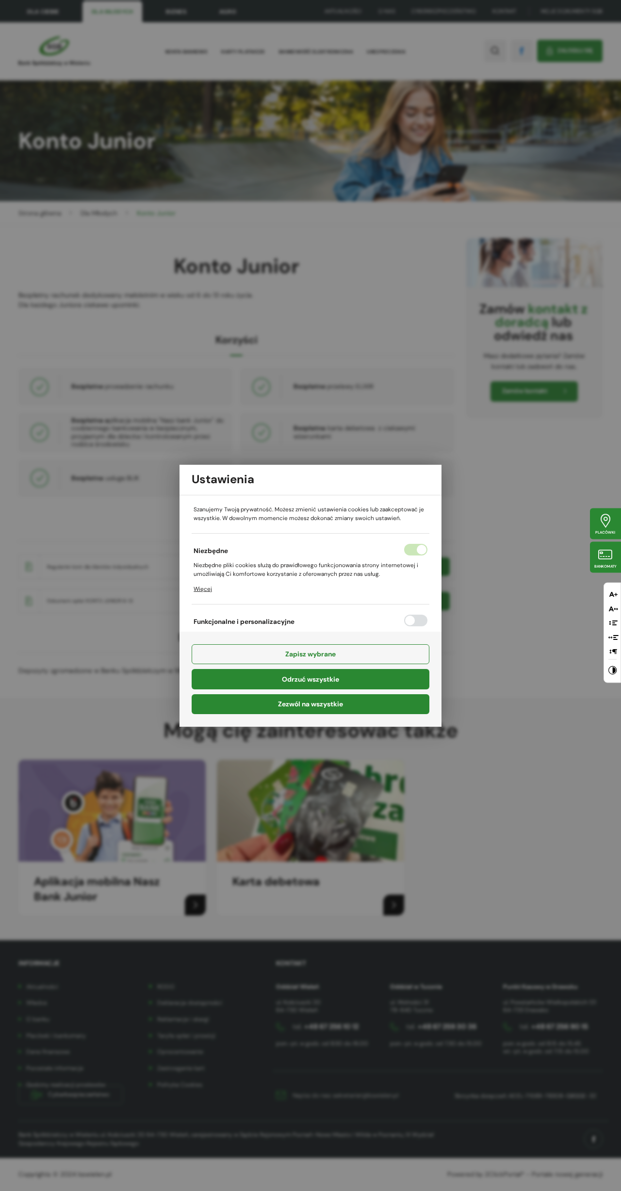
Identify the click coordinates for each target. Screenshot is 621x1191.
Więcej (203, 589)
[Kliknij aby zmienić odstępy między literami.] (613, 608)
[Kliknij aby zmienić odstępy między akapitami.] (613, 651)
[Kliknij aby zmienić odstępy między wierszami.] (613, 623)
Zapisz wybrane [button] (310, 654)
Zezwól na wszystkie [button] (310, 704)
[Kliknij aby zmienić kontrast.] (612, 671)
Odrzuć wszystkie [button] (310, 679)
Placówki (605, 532)
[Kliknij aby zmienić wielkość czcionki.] (613, 594)
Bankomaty (605, 565)
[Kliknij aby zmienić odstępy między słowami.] (613, 637)
